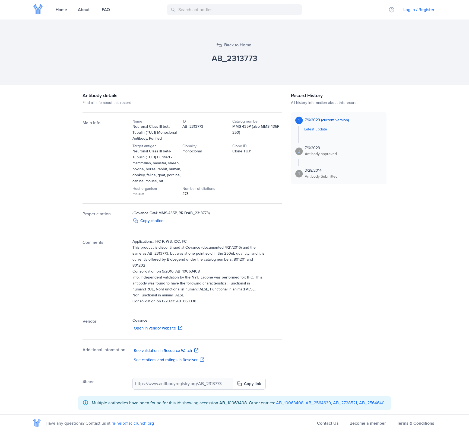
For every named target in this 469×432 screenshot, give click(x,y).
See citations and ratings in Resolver (166, 360)
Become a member (368, 423)
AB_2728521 (345, 403)
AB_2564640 (372, 403)
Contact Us (328, 423)
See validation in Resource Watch (163, 351)
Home (61, 10)
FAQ (106, 10)
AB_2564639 (318, 403)
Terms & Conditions (415, 423)
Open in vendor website (155, 328)
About (84, 10)
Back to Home (237, 45)
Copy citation (151, 221)
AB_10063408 (289, 403)
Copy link (252, 384)
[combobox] (235, 9)
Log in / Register (418, 10)
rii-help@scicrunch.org (133, 423)
